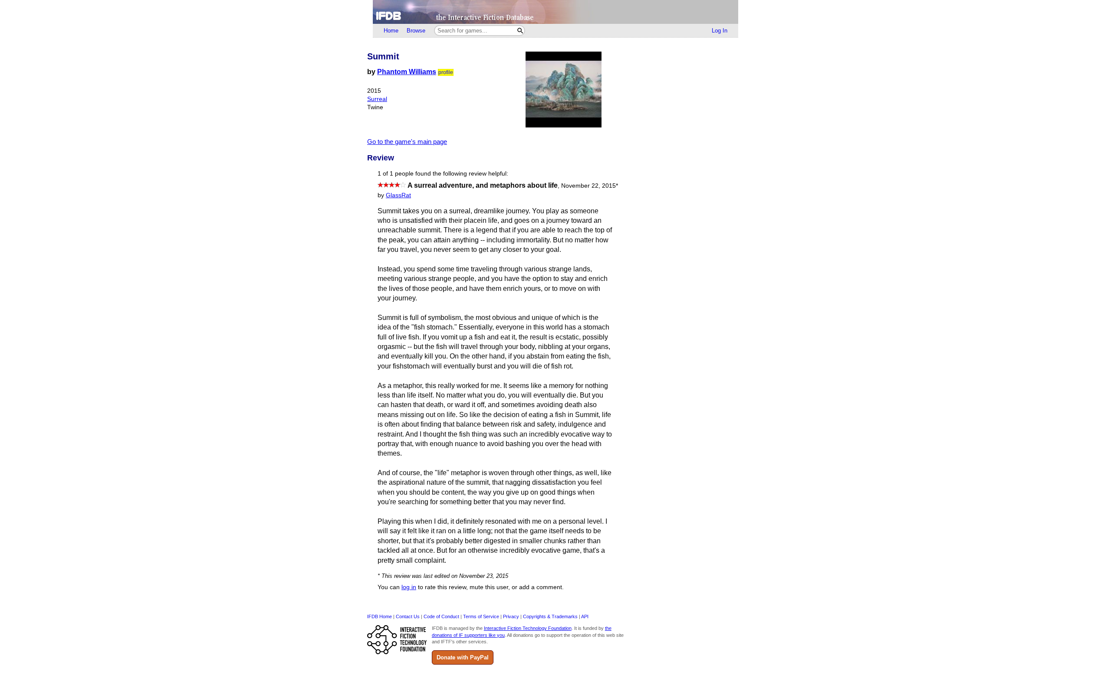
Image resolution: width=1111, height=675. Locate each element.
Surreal (377, 99)
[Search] (520, 30)
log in (408, 587)
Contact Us (408, 616)
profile (445, 72)
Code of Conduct (441, 616)
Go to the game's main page (407, 141)
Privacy (511, 616)
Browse (416, 30)
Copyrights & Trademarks (550, 616)
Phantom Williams (406, 71)
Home (391, 30)
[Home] (555, 12)
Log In (719, 30)
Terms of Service (481, 616)
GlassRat (398, 195)
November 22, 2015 (589, 186)
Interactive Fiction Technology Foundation (528, 628)
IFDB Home (379, 616)
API (584, 616)
